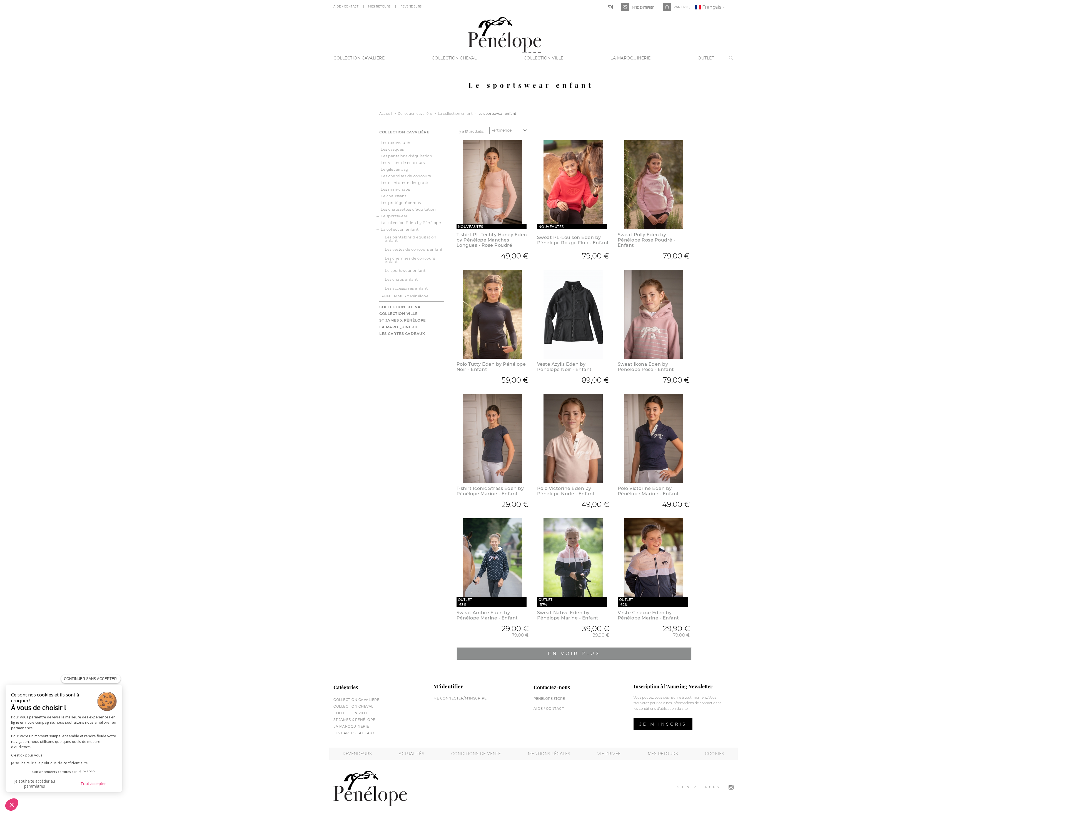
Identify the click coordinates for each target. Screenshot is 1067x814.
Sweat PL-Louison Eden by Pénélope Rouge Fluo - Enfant (573, 240)
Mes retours (663, 753)
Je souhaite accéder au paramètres (34, 783)
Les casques (392, 149)
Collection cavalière (359, 58)
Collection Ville (544, 58)
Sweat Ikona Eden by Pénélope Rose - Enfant (646, 367)
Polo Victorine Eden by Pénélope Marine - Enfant (648, 491)
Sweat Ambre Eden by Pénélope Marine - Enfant (487, 615)
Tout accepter (93, 783)
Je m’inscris (663, 724)
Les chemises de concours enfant (410, 260)
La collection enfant (399, 229)
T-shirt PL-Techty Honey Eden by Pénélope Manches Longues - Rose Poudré (492, 240)
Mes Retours (380, 6)
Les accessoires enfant (406, 288)
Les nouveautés (396, 142)
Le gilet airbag (394, 169)
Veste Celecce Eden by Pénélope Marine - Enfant (648, 615)
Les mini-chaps (395, 189)
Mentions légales (549, 753)
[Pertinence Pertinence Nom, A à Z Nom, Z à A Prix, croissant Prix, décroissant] (510, 130)
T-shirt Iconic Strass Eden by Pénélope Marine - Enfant (490, 491)
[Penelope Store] (504, 33)
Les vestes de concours (403, 162)
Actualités (411, 753)
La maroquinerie (630, 58)
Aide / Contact (346, 6)
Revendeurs (411, 6)
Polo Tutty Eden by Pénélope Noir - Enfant (491, 367)
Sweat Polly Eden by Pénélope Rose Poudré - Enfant (646, 240)
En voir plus (574, 653)
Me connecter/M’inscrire (460, 698)
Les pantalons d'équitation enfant (410, 239)
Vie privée (609, 753)
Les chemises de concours (406, 176)
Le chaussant (393, 196)
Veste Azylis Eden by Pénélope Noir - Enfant (564, 367)
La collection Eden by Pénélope (411, 222)
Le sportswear (394, 216)
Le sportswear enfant (405, 270)
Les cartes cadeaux (402, 333)
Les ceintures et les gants (405, 182)
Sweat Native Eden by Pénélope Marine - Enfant (568, 615)
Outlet (706, 58)
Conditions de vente (476, 753)
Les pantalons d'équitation (406, 156)
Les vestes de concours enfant (414, 249)
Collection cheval (454, 58)
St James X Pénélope (402, 320)
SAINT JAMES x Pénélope (404, 296)
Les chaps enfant (401, 279)
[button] (11, 804)
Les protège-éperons (401, 202)
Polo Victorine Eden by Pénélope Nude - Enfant (566, 491)
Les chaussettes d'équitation (408, 209)
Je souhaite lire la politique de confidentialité (49, 763)
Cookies (714, 753)
